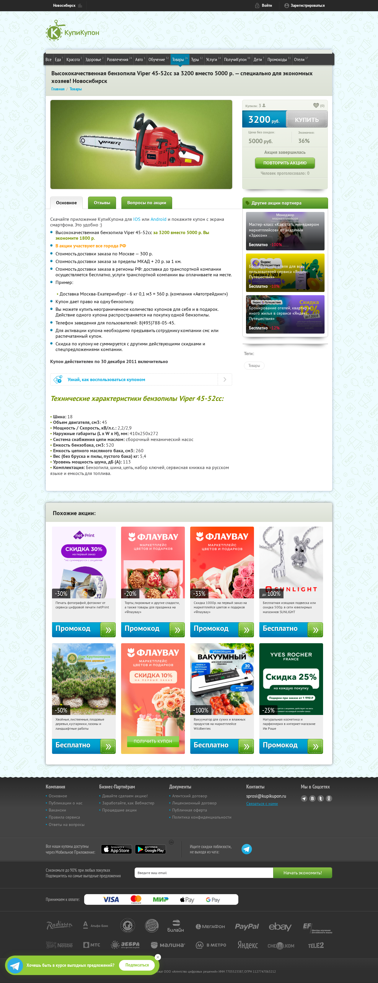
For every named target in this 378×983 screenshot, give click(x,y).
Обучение (159, 59)
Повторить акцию (285, 163)
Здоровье (94, 59)
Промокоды (279, 59)
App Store (116, 849)
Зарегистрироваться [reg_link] (308, 5)
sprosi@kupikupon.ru (266, 796)
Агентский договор (189, 796)
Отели (301, 59)
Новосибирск (64, 5)
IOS (137, 219)
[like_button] (316, 106)
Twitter (320, 798)
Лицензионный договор (194, 803)
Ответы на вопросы (66, 824)
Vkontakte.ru (312, 798)
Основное (66, 203)
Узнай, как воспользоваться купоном (106, 379)
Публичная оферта (189, 810)
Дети (259, 59)
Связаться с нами (262, 803)
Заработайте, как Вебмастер (128, 803)
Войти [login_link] (267, 5)
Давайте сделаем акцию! (125, 796)
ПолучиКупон (237, 59)
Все (48, 59)
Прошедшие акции (119, 810)
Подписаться (137, 965)
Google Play (150, 849)
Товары (180, 59)
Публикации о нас (65, 803)
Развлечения (119, 59)
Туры (197, 59)
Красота (74, 59)
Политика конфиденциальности (202, 817)
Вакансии (57, 810)
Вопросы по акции (146, 203)
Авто (140, 59)
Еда (59, 59)
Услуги (213, 59)
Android (159, 219)
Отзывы (102, 203)
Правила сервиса (64, 817)
